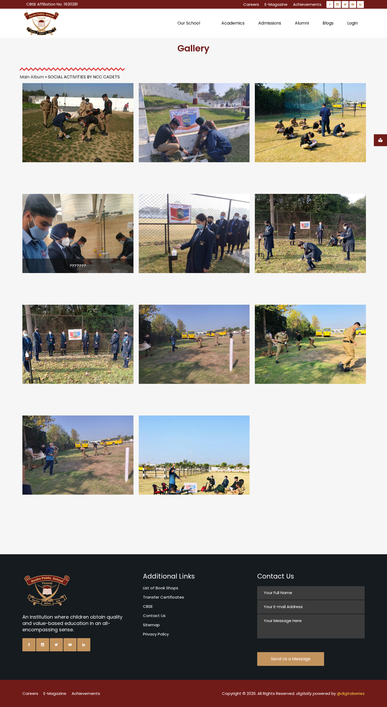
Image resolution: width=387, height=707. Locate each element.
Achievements (307, 4)
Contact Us (154, 615)
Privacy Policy (156, 634)
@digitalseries (351, 693)
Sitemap (151, 625)
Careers (251, 4)
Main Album (32, 77)
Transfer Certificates (163, 597)
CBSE (148, 606)
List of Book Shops (160, 588)
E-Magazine (276, 4)
